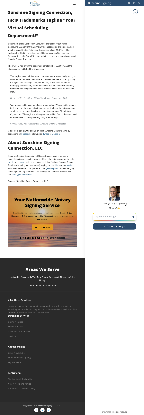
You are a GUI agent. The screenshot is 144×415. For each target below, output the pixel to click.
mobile (11, 162)
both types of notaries (22, 174)
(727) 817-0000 (53, 237)
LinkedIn (56, 134)
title (56, 165)
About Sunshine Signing (19, 357)
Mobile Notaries (15, 326)
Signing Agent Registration (20, 379)
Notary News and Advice (19, 383)
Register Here (14, 362)
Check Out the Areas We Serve (42, 285)
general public (52, 168)
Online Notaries (15, 322)
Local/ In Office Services (19, 331)
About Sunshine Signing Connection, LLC (33, 145)
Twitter (46, 134)
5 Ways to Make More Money (21, 388)
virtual (22, 162)
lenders (70, 165)
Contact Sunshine (16, 352)
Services (12, 336)
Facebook (26, 134)
